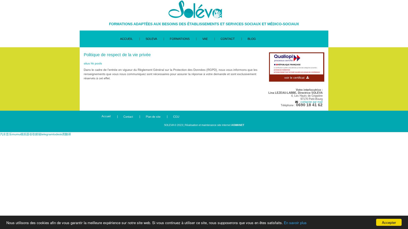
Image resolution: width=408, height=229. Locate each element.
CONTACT (228, 38)
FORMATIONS (180, 38)
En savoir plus (295, 222)
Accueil (106, 116)
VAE (205, 38)
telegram (47, 134)
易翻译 (66, 134)
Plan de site (153, 116)
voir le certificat (295, 77)
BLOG (252, 38)
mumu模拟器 (20, 134)
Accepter (389, 222)
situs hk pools (93, 63)
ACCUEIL (126, 38)
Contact (128, 116)
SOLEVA (151, 38)
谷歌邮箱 (35, 134)
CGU (176, 116)
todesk (57, 134)
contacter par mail (311, 101)
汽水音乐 (6, 134)
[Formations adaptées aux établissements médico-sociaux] (195, 9)
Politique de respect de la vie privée (117, 54)
